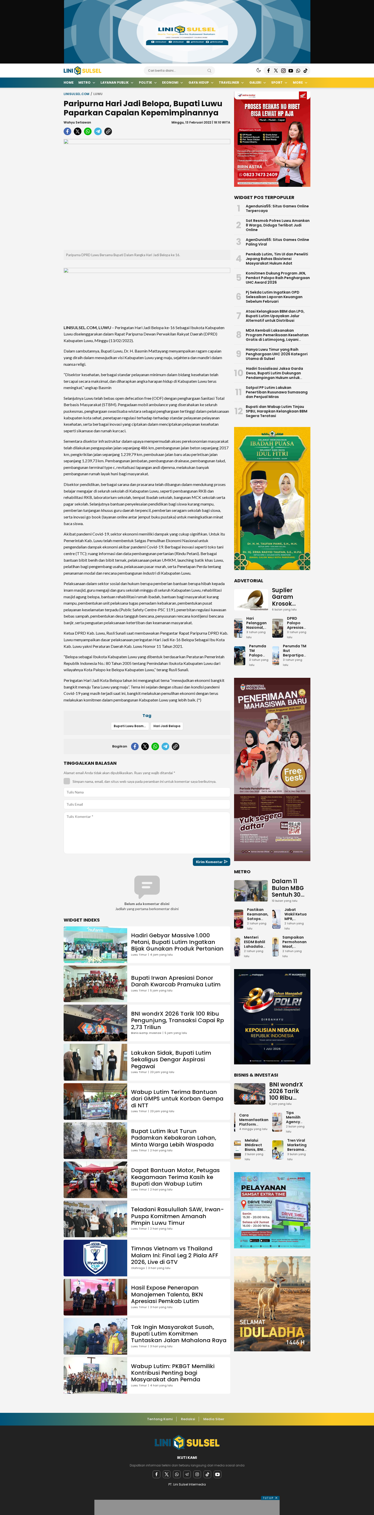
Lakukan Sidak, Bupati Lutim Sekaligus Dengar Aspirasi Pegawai (171, 1059)
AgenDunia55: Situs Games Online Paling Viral (277, 242)
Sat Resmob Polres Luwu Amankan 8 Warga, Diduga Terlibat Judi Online (278, 225)
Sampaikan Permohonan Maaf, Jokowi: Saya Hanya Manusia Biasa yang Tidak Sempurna (294, 955)
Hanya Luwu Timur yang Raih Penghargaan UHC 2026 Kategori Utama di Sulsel (277, 354)
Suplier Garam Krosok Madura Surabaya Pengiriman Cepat (289, 610)
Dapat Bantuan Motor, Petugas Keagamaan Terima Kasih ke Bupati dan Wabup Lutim (175, 1177)
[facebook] (67, 131)
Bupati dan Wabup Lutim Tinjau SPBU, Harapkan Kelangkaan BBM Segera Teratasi (276, 411)
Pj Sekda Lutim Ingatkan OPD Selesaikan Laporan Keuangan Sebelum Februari (274, 297)
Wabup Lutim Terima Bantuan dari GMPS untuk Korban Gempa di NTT (177, 1098)
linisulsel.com (76, 94)
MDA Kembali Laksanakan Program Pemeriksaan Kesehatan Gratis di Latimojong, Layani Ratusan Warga (277, 337)
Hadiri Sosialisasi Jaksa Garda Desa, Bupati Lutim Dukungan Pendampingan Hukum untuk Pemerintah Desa (274, 375)
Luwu (98, 94)
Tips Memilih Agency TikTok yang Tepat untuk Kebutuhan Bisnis (296, 1131)
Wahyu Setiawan (77, 122)
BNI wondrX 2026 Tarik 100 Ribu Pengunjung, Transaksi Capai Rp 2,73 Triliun (177, 1020)
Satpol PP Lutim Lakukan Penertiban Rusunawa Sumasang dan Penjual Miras (277, 392)
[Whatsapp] (177, 1474)
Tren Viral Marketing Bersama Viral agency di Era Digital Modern (297, 1154)
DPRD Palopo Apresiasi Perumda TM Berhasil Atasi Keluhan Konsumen (297, 636)
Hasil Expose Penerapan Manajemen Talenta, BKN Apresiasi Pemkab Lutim (167, 1294)
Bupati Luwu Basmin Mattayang (131, 726)
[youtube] (217, 1474)
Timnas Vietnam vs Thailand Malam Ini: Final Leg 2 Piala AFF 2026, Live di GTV (174, 1255)
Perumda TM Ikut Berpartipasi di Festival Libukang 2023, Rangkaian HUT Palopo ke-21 (295, 664)
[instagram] (197, 1474)
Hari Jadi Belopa (166, 726)
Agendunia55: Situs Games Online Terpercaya (277, 208)
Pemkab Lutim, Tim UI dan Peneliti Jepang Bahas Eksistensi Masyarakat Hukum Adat (277, 259)
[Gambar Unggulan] (147, 194)
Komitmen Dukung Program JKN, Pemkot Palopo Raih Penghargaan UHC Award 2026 (278, 278)
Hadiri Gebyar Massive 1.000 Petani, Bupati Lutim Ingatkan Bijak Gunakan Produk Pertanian (177, 942)
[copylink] (108, 131)
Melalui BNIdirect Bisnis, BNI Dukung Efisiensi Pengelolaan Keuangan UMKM (256, 1156)
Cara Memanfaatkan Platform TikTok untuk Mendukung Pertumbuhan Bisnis (253, 1129)
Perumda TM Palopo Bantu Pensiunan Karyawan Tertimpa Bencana (258, 662)
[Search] (209, 70)
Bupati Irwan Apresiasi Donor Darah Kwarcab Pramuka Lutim (176, 981)
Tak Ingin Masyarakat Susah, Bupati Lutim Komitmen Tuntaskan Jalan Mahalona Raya (178, 1333)
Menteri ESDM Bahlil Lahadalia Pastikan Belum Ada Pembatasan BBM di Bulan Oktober (256, 953)
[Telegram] (187, 1474)
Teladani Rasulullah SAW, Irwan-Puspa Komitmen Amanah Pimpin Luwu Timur (177, 1216)
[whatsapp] (88, 131)
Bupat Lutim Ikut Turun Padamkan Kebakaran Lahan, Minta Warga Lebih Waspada (173, 1138)
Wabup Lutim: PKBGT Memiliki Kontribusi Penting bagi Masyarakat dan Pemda (172, 1373)
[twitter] (77, 131)
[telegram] (98, 131)
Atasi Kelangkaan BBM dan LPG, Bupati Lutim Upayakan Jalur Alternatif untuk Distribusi (275, 316)
